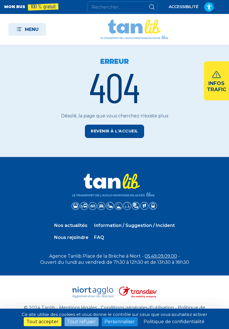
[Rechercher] (152, 7)
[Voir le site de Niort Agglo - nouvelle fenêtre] (93, 292)
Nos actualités (70, 225)
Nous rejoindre (71, 237)
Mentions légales (78, 307)
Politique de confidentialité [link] (174, 321)
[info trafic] (216, 80)
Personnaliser (119, 321)
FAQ (99, 237)
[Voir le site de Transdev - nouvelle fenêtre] (138, 292)
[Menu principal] (27, 29)
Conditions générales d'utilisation (137, 307)
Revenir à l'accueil (114, 131)
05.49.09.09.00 (161, 256)
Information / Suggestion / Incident (134, 225)
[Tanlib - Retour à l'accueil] (135, 29)
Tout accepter (43, 321)
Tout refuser (81, 321)
